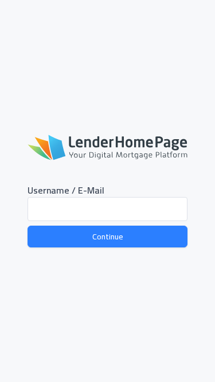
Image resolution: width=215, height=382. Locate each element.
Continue (107, 236)
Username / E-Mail (66, 190)
